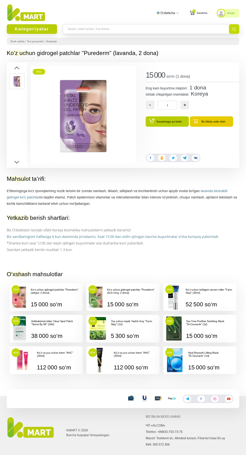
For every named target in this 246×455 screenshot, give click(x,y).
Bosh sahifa (17, 41)
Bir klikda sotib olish (213, 121)
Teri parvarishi (35, 41)
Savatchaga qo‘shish (169, 121)
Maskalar (51, 41)
